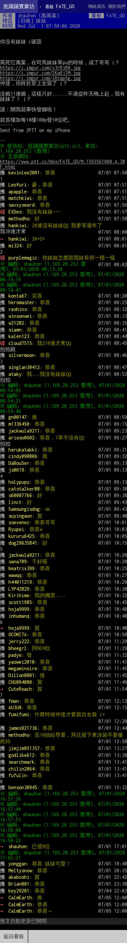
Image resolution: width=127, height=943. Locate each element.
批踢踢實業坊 (19, 6)
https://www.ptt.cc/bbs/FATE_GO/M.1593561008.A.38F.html (62, 164)
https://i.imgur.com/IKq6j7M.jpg (40, 73)
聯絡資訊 (96, 6)
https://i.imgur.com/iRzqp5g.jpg (40, 78)
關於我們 (116, 6)
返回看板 (13, 936)
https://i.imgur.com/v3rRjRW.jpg (40, 67)
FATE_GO (59, 6)
